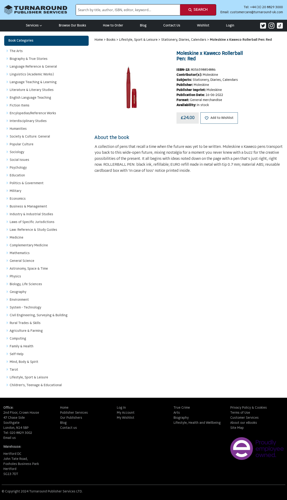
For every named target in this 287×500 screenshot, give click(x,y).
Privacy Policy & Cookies (248, 407)
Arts (177, 413)
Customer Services (244, 418)
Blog (143, 25)
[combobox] (128, 9)
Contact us (68, 428)
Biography (181, 418)
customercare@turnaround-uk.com (256, 12)
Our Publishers (71, 418)
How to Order (113, 25)
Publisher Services (74, 413)
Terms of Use (240, 413)
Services (32, 25)
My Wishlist (125, 418)
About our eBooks (243, 423)
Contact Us (171, 25)
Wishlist (203, 25)
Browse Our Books (72, 25)
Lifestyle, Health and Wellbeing (197, 423)
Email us (9, 438)
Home (99, 40)
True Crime (182, 407)
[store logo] (35, 10)
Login (230, 25)
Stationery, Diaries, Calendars (184, 40)
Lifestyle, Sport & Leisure (138, 40)
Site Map (237, 428)
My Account (125, 413)
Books (111, 40)
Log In (121, 407)
